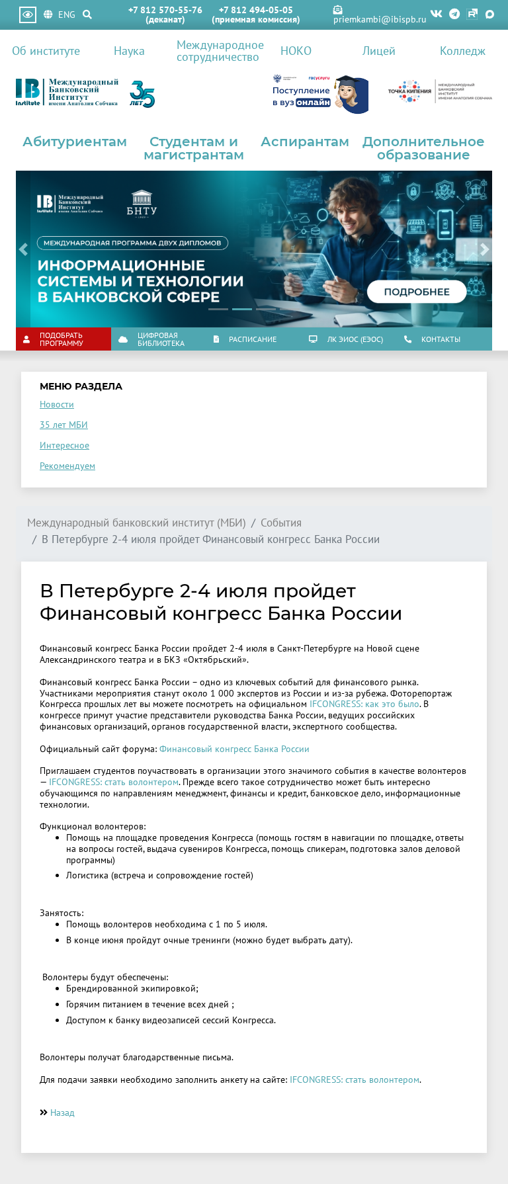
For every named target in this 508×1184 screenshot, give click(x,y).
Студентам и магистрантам (194, 148)
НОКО (296, 50)
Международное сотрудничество (215, 50)
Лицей (379, 50)
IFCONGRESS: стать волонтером (114, 782)
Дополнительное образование (423, 148)
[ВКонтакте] (436, 14)
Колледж (463, 50)
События (281, 523)
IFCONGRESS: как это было (364, 704)
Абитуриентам (74, 141)
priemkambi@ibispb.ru (380, 19)
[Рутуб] (472, 14)
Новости (57, 404)
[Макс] (490, 14)
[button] (23, 249)
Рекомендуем (67, 466)
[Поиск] (87, 15)
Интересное (64, 445)
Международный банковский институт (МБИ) (136, 523)
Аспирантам (305, 141)
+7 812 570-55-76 (165, 10)
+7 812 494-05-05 (256, 10)
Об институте (46, 50)
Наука (129, 50)
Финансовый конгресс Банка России (234, 749)
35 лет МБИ (64, 425)
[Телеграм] (454, 14)
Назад (62, 1113)
